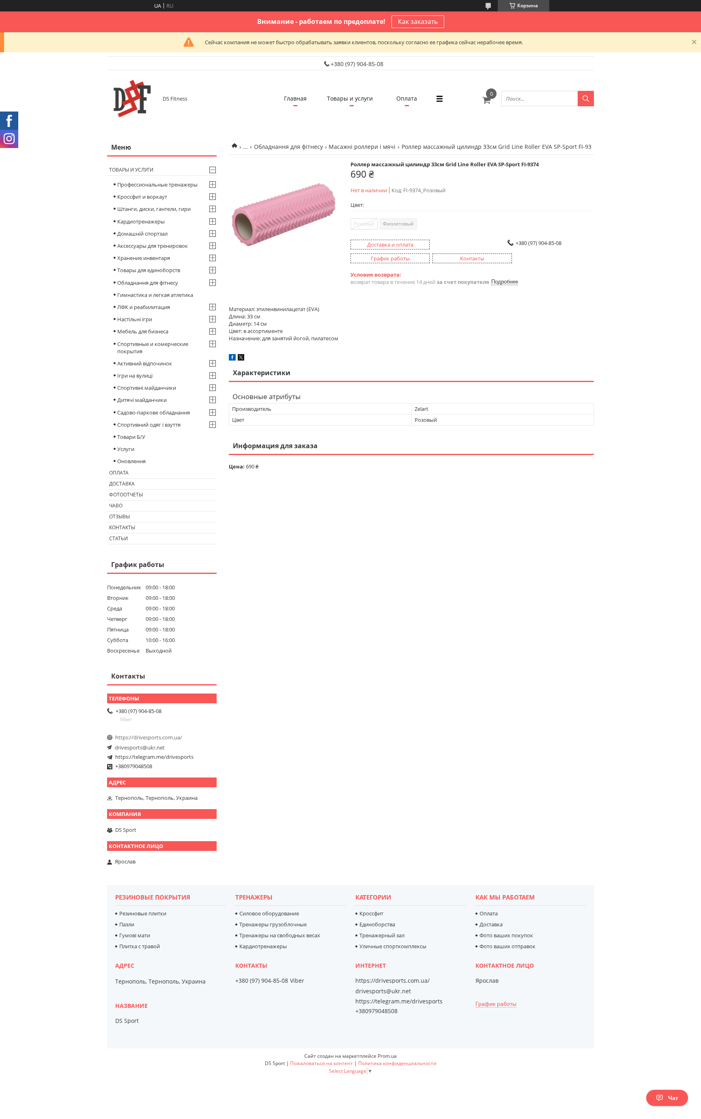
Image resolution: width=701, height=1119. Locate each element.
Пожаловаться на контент (321, 1063)
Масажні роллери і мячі (362, 146)
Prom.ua (387, 1055)
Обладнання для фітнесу (288, 146)
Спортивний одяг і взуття (149, 424)
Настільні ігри (134, 319)
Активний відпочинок (144, 363)
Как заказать (418, 21)
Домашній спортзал (142, 233)
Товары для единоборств (148, 270)
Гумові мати (134, 935)
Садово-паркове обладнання (153, 412)
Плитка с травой (139, 946)
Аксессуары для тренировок (152, 245)
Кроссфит (371, 913)
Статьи (118, 538)
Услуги (125, 449)
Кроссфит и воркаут (142, 196)
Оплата (406, 98)
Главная (295, 98)
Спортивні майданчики (146, 387)
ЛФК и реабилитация (143, 307)
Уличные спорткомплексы (392, 946)
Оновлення (131, 461)
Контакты (122, 527)
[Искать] (586, 98)
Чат (673, 1098)
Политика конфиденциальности (397, 1063)
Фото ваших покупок (506, 935)
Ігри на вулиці (135, 375)
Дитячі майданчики (142, 400)
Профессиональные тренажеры (157, 184)
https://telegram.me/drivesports (154, 756)
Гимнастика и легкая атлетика (155, 295)
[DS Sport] (131, 98)
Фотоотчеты (126, 494)
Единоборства (377, 924)
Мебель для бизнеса (142, 331)
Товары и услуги (350, 98)
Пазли (126, 924)
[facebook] (232, 358)
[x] (241, 358)
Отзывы (119, 516)
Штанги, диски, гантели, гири (154, 209)
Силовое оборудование (269, 913)
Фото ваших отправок (507, 946)
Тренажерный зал (381, 935)
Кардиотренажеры (141, 221)
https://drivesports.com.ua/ (148, 737)
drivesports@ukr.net (140, 747)
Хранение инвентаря (143, 258)
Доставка (122, 483)
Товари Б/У (131, 436)
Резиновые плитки (142, 913)
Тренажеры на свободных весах (279, 935)
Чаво (116, 505)
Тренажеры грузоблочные (273, 924)
